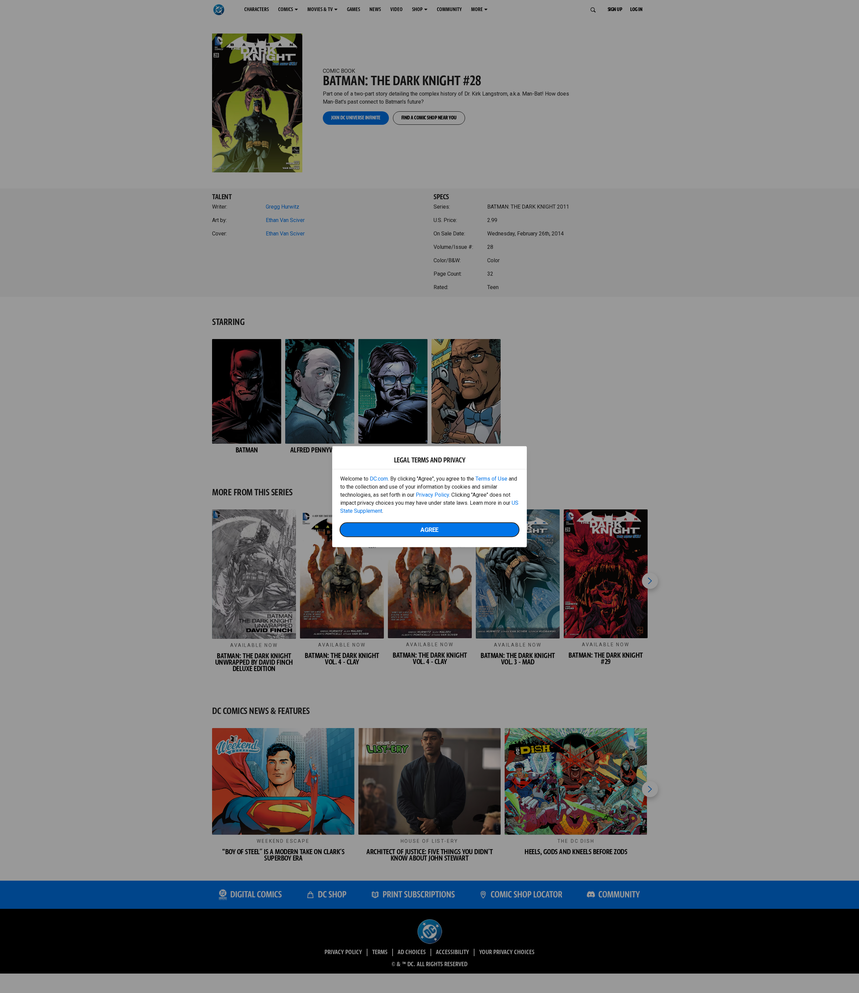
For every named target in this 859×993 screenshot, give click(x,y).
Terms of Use (491, 478)
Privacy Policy (432, 494)
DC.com (379, 478)
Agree (429, 529)
